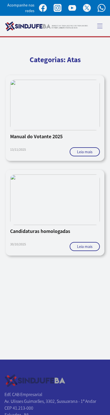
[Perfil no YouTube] (72, 8)
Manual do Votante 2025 (36, 136)
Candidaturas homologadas (40, 231)
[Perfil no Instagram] (57, 8)
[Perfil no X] (87, 8)
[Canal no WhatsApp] (101, 8)
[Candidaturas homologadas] (55, 199)
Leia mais (85, 151)
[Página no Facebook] (43, 8)
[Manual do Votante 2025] (55, 105)
